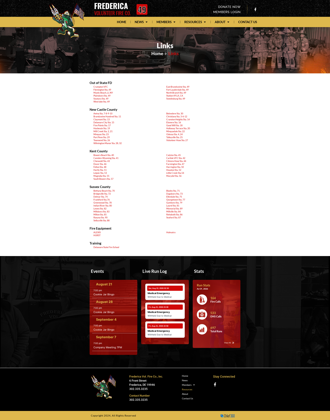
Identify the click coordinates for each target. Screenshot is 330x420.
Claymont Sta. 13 (101, 119)
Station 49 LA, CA (174, 95)
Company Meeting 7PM (107, 347)
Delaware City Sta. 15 (103, 122)
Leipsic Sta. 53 (100, 173)
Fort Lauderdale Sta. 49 (177, 89)
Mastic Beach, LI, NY (103, 92)
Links (173, 53)
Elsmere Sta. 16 (173, 122)
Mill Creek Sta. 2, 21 (103, 131)
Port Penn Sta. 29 (101, 137)
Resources (193, 22)
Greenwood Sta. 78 (102, 202)
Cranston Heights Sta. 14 (178, 119)
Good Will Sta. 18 (174, 125)
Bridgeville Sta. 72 (102, 193)
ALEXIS (97, 232)
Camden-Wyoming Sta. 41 (105, 158)
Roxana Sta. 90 (100, 217)
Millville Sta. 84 (173, 211)
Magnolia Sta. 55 (101, 176)
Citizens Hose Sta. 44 (176, 161)
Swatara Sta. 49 (100, 98)
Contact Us (247, 22)
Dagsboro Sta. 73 (174, 193)
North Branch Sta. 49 (176, 92)
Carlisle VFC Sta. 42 (175, 158)
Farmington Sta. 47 (175, 164)
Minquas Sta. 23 (101, 134)
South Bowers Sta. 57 (103, 179)
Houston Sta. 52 (173, 170)
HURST (97, 235)
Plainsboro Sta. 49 (101, 95)
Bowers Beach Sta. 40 (103, 155)
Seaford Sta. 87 (173, 217)
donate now (229, 7)
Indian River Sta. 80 (102, 205)
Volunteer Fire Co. (112, 13)
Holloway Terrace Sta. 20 (178, 128)
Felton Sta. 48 (99, 167)
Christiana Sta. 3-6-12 (176, 116)
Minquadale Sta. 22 (175, 131)
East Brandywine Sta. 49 (177, 86)
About (220, 22)
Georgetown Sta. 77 (175, 199)
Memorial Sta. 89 (174, 208)
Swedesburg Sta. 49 (175, 98)
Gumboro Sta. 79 (174, 202)
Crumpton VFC (100, 86)
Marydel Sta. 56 (174, 176)
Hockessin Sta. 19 (101, 128)
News (139, 22)
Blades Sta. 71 (173, 190)
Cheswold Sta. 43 (101, 161)
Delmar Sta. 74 (100, 196)
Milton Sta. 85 (100, 214)
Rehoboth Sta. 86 (174, 214)
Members (164, 22)
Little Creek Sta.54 (175, 173)
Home (121, 22)
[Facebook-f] (255, 9)
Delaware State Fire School (106, 247)
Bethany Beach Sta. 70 (104, 190)
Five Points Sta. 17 (102, 125)
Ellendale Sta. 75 (174, 196)
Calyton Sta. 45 (173, 155)
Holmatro (170, 232)
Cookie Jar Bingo (103, 294)
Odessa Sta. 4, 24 (174, 134)
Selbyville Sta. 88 (101, 220)
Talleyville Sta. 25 (174, 137)
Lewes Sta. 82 (99, 208)
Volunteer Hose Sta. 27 (177, 140)
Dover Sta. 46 (99, 164)
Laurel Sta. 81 (172, 205)
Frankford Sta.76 (101, 199)
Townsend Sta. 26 (101, 140)
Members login (227, 12)
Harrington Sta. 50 (175, 167)
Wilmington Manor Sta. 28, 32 (107, 143)
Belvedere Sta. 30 (174, 113)
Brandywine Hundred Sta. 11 (107, 116)
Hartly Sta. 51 (100, 170)
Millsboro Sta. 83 (101, 211)
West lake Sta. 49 (101, 101)
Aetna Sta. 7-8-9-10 (102, 113)
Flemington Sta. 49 (102, 89)
